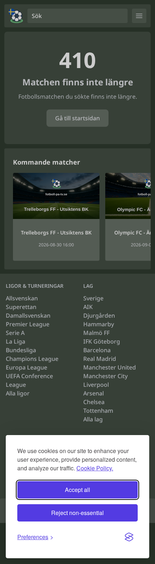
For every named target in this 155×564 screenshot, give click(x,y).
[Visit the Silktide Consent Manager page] (129, 537)
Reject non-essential (77, 513)
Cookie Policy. (94, 468)
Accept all (77, 489)
